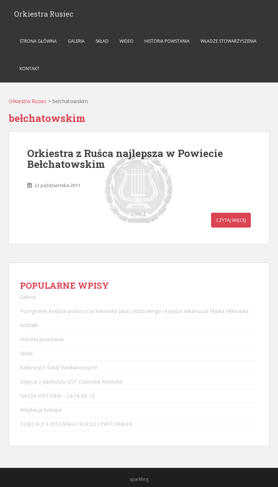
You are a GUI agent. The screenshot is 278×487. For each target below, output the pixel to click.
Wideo (126, 41)
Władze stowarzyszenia (229, 41)
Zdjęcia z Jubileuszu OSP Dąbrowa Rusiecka (71, 381)
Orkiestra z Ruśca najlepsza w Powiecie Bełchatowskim (125, 159)
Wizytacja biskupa (41, 409)
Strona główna (38, 41)
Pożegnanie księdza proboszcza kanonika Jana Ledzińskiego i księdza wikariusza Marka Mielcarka (134, 311)
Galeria (76, 41)
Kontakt (29, 68)
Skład (102, 41)
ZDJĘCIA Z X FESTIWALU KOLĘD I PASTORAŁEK (76, 423)
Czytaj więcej (231, 220)
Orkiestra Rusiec (43, 13)
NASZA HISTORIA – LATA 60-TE (57, 395)
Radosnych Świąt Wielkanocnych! (58, 367)
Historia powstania (167, 41)
